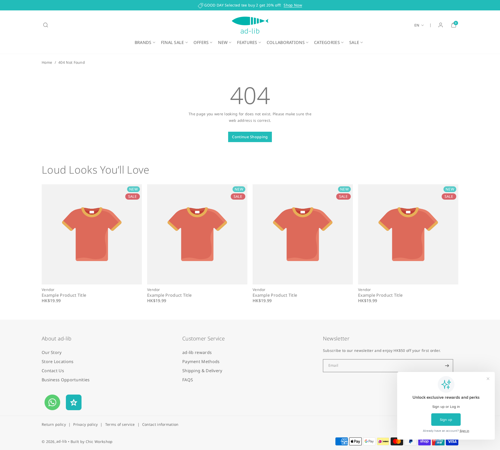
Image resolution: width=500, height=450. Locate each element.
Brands (143, 42)
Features (247, 42)
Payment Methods (201, 361)
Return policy (54, 424)
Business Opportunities (66, 380)
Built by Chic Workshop (92, 441)
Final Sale (172, 42)
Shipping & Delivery (202, 370)
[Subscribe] (447, 365)
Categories (327, 42)
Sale (354, 42)
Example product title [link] (64, 295)
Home (47, 62)
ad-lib (61, 441)
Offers (201, 42)
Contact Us (53, 370)
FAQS (187, 380)
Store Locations (58, 361)
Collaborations (286, 42)
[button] (45, 25)
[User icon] (440, 25)
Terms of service (120, 424)
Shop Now (293, 5)
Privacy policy (85, 424)
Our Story (52, 352)
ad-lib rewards (197, 352)
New (223, 42)
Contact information (160, 424)
